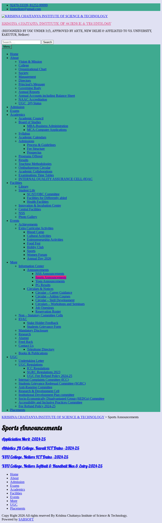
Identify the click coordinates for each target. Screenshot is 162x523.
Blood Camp (35, 232)
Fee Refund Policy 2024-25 (37, 406)
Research (25, 334)
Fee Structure (36, 148)
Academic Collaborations (35, 171)
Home (14, 54)
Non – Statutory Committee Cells (41, 315)
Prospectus (34, 152)
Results (23, 160)
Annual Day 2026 (39, 258)
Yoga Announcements (50, 281)
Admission (17, 107)
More (13, 262)
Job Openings (44, 307)
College (24, 65)
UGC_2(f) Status (30, 103)
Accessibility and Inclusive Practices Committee (50, 402)
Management (27, 76)
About (14, 58)
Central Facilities (30, 209)
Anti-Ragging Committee (35, 387)
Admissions (26, 141)
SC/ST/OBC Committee (43, 194)
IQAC (23, 319)
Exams (14, 111)
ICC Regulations (38, 368)
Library (23, 186)
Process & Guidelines (41, 145)
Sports (31, 251)
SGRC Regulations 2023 (43, 372)
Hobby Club (35, 247)
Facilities (16, 183)
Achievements (28, 224)
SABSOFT (26, 519)
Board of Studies (30, 122)
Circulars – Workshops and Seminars (60, 304)
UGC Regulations (31, 364)
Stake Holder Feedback (42, 323)
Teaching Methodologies (35, 164)
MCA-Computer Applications (47, 129)
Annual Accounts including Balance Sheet (47, 95)
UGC (14, 357)
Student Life (27, 190)
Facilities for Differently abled (47, 198)
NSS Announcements (49, 273)
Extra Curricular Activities (36, 228)
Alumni (24, 338)
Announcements (38, 270)
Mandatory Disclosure (33, 330)
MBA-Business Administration (47, 126)
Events (14, 220)
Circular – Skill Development (54, 300)
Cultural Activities (39, 236)
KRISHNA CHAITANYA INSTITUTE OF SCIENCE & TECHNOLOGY (56, 23)
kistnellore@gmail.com (25, 9)
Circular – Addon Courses (52, 296)
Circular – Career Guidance (53, 292)
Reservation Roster (48, 311)
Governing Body (30, 88)
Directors (25, 80)
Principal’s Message (32, 84)
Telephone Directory (40, 349)
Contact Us (26, 345)
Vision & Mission (30, 61)
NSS (22, 213)
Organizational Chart (32, 69)
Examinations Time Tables (36, 175)
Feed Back (26, 342)
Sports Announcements (50, 277)
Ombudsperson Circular (34, 167)
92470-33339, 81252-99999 (29, 5)
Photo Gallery (28, 217)
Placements (17, 410)
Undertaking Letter (31, 360)
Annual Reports (29, 92)
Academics (17, 114)
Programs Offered (30, 156)
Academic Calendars (32, 137)
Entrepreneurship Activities (45, 239)
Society (23, 73)
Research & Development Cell (39, 391)
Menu (6, 46)
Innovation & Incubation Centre (40, 205)
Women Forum (37, 254)
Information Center (31, 266)
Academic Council (31, 118)
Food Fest (33, 243)
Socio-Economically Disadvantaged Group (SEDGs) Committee (61, 398)
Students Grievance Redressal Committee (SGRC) (52, 383)
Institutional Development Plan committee (46, 395)
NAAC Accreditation (33, 99)
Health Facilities (38, 201)
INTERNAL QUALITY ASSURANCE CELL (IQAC (56, 179)
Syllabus (24, 133)
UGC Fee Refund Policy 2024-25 (49, 376)
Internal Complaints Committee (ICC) (44, 379)
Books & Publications (33, 353)
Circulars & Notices (40, 289)
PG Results (42, 285)
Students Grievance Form (44, 326)
